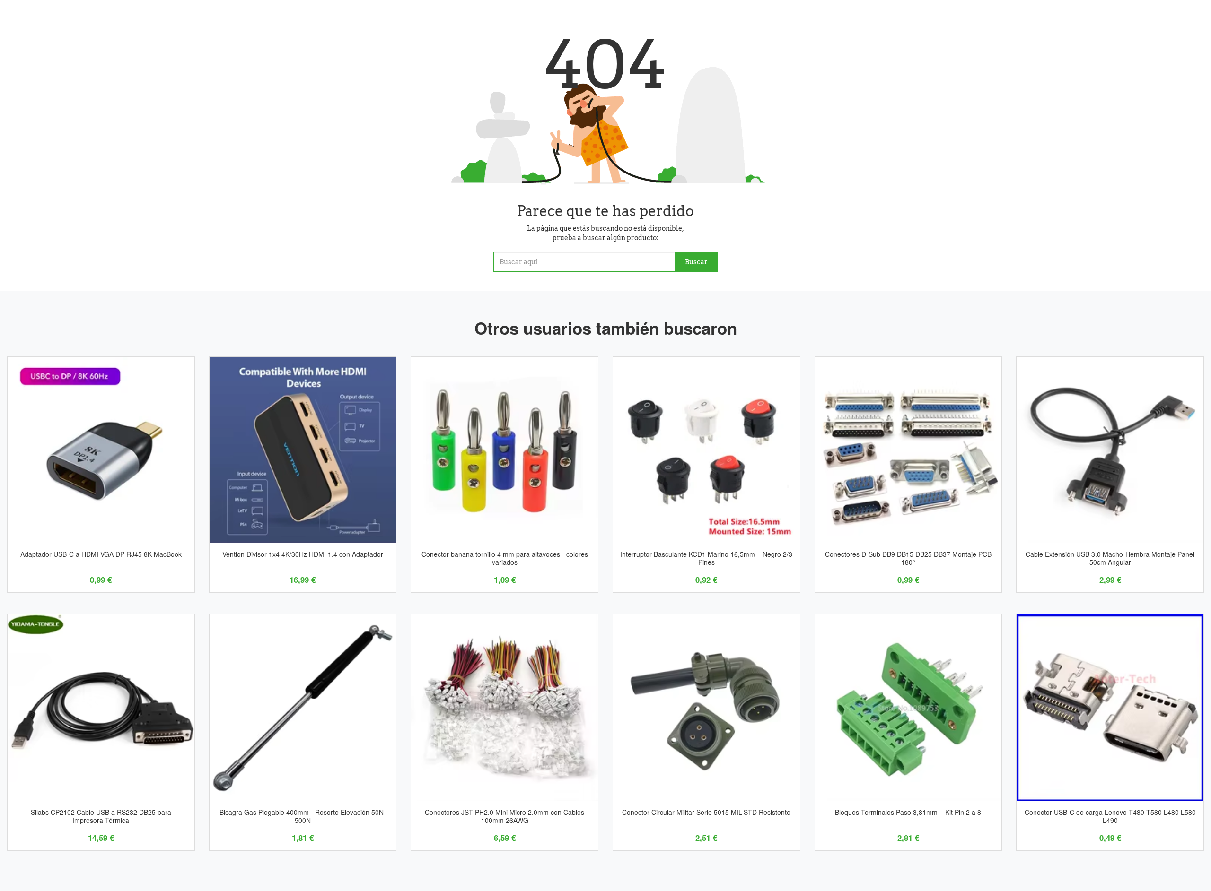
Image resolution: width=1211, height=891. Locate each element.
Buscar (696, 262)
